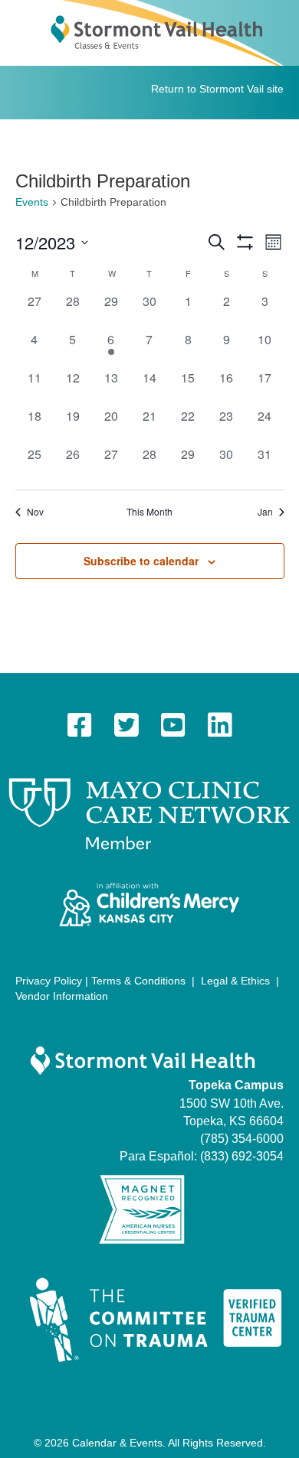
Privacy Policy (48, 981)
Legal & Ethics (235, 981)
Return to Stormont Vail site (217, 89)
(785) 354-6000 (242, 1138)
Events (31, 202)
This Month (149, 512)
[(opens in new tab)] (149, 813)
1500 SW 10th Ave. (231, 1103)
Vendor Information (61, 996)
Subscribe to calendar (141, 561)
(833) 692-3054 (242, 1156)
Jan (265, 512)
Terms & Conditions (138, 981)
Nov (35, 512)
